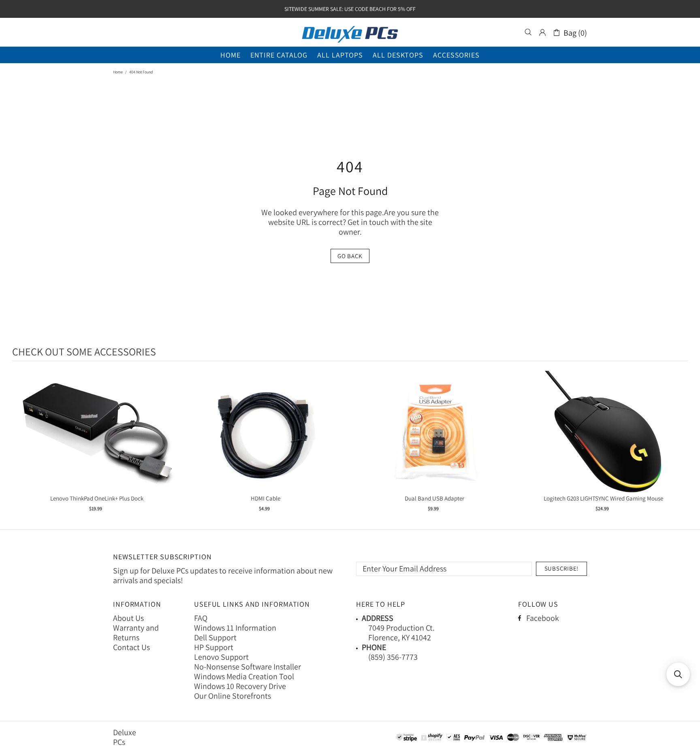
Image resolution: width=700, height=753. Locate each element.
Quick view (97, 440)
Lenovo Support (221, 657)
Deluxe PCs (350, 32)
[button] (678, 674)
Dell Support (215, 637)
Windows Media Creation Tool (244, 676)
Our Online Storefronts (232, 696)
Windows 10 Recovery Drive (240, 686)
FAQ (200, 618)
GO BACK (350, 256)
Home (118, 72)
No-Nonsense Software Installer (247, 667)
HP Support (213, 647)
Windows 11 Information (235, 628)
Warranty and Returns (136, 632)
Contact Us (131, 647)
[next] (680, 446)
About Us (128, 618)
